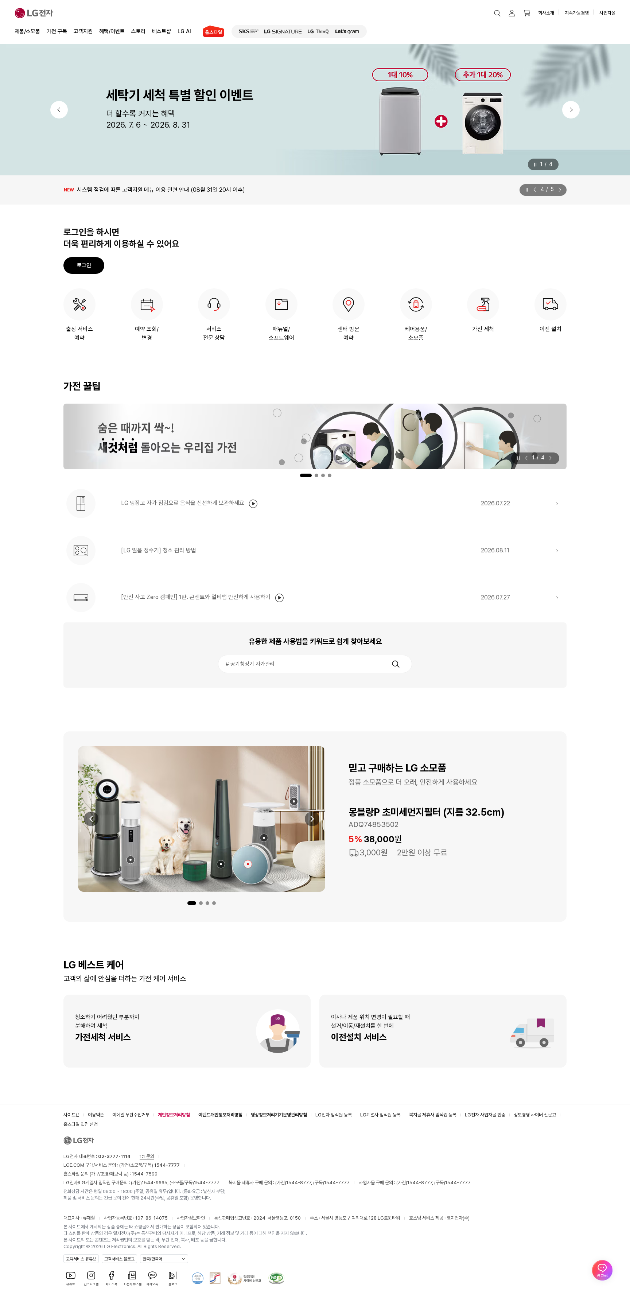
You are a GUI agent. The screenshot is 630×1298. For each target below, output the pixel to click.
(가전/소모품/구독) (149, 1165)
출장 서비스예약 (79, 333)
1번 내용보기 (300, 475)
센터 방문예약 (348, 333)
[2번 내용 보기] (201, 903)
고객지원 (83, 31)
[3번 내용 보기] (207, 903)
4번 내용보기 (329, 475)
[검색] (395, 664)
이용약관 (96, 1115)
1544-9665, (156, 1182)
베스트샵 (161, 31)
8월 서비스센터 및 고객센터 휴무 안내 (107, 189)
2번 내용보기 (312, 475)
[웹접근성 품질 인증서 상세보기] (276, 1278)
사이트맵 (71, 1115)
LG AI (184, 31)
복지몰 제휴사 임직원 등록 (432, 1115)
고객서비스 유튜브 (81, 1259)
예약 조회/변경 (147, 333)
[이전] (59, 109)
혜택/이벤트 (112, 31)
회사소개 (546, 13)
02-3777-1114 (114, 1156)
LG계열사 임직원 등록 (380, 1115)
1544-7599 (145, 1174)
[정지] (535, 165)
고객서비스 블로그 (119, 1259)
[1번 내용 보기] (192, 903)
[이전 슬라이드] (536, 189)
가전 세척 (483, 329)
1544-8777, (299, 1182)
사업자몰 (607, 13)
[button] (497, 13)
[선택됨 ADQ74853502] (248, 864)
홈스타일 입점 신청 (80, 1124)
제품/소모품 (27, 31)
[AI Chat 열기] (602, 1270)
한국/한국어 (152, 1259)
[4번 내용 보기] (214, 903)
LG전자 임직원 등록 (333, 1115)
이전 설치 (550, 329)
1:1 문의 (147, 1156)
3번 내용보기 (323, 475)
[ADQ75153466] (130, 859)
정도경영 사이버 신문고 (535, 1115)
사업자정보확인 (191, 1218)
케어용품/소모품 (416, 333)
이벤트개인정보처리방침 (220, 1115)
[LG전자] (34, 13)
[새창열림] (248, 31)
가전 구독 (57, 31)
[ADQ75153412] (293, 801)
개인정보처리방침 (174, 1115)
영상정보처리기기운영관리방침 (279, 1115)
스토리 (138, 31)
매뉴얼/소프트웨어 (281, 333)
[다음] (571, 109)
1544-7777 (206, 1182)
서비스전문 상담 (214, 333)
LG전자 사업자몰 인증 (485, 1115)
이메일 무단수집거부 (130, 1115)
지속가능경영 (577, 13)
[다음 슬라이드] (558, 189)
